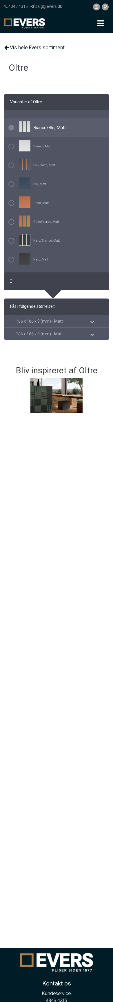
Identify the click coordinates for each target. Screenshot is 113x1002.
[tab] (56, 321)
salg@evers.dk (48, 6)
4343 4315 (18, 6)
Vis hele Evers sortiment (37, 47)
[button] (39, 321)
